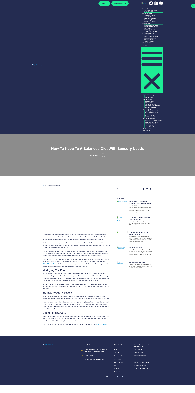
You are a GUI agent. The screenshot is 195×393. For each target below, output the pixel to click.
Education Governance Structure (153, 35)
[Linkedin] (156, 3)
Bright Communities (150, 21)
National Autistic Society (50, 264)
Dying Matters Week (135, 247)
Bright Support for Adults (151, 25)
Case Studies (148, 17)
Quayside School (149, 39)
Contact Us (146, 45)
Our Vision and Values (150, 10)
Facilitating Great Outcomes (152, 20)
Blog (103, 153)
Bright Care (146, 23)
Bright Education (148, 33)
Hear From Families (150, 18)
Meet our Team (148, 11)
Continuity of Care (149, 29)
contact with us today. (101, 324)
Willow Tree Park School (151, 36)
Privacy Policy (135, 389)
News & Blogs (147, 43)
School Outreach (149, 41)
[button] (152, 70)
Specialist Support (149, 15)
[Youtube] (161, 3)
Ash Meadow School (150, 38)
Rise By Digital (148, 389)
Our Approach (147, 13)
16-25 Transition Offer (150, 31)
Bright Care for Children (151, 26)
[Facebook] (151, 3)
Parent (103, 156)
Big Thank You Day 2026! (137, 262)
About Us (145, 8)
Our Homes (147, 28)
